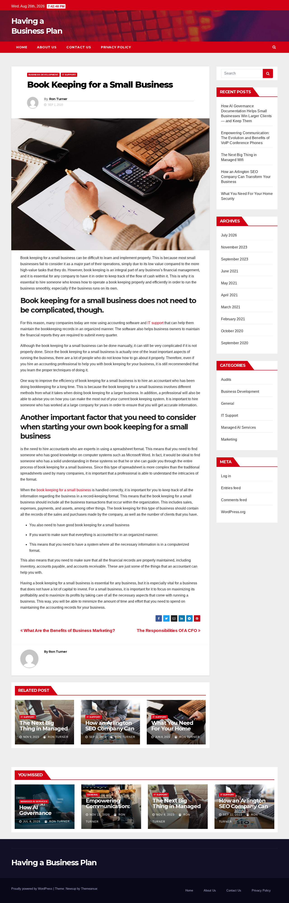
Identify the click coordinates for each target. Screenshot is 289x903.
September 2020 (234, 343)
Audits (226, 379)
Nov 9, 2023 (165, 814)
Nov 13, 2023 (100, 814)
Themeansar (89, 888)
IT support (155, 323)
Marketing (229, 439)
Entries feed (231, 488)
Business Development (43, 74)
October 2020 (232, 331)
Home (21, 47)
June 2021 (229, 271)
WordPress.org (233, 512)
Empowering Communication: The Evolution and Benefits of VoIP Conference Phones (245, 138)
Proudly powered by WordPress (32, 888)
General (227, 403)
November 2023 (234, 247)
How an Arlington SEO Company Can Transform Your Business (109, 731)
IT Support (69, 74)
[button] (274, 47)
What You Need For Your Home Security (172, 728)
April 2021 (229, 295)
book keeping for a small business (63, 490)
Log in (226, 476)
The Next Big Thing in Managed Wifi (43, 728)
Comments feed (234, 500)
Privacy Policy (116, 47)
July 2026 (229, 235)
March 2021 (230, 307)
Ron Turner (58, 99)
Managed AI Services (238, 427)
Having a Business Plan (54, 862)
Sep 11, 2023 (232, 814)
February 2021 (233, 319)
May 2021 (229, 283)
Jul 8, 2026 (31, 821)
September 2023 (234, 259)
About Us (46, 47)
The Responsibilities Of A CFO (167, 630)
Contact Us (78, 47)
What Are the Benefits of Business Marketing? (69, 630)
